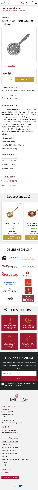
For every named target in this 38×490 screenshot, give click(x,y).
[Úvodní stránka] (5, 2)
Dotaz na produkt (10, 98)
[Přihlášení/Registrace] (27, 3)
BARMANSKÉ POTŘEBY (14, 8)
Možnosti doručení (29, 90)
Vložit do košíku (22, 79)
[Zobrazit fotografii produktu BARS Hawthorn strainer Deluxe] (19, 44)
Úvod (3, 8)
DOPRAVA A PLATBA (8, 450)
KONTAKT (4, 462)
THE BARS (11, 66)
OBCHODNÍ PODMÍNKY (9, 448)
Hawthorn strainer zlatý (12, 224)
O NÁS (3, 465)
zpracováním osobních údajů (24, 384)
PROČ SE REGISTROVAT (9, 453)
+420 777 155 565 (10, 430)
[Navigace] (36, 3)
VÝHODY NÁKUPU (7, 445)
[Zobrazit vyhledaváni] (23, 3)
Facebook (7, 473)
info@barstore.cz (12, 433)
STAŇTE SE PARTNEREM (9, 442)
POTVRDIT (19, 378)
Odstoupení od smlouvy (10, 477)
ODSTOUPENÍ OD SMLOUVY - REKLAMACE (16, 459)
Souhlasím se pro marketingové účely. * (20, 384)
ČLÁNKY (4, 456)
